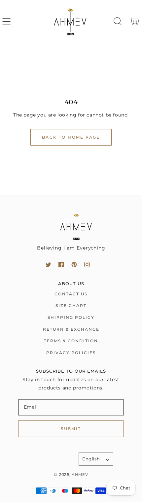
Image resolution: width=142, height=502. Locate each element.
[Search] (117, 21)
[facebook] (61, 264)
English (91, 458)
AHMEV (80, 474)
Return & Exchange (71, 329)
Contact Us (71, 293)
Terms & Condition (71, 340)
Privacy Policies (71, 352)
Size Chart (71, 305)
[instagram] (87, 264)
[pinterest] (74, 264)
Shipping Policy (71, 317)
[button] (6, 21)
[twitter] (48, 264)
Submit (71, 428)
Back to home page (71, 137)
